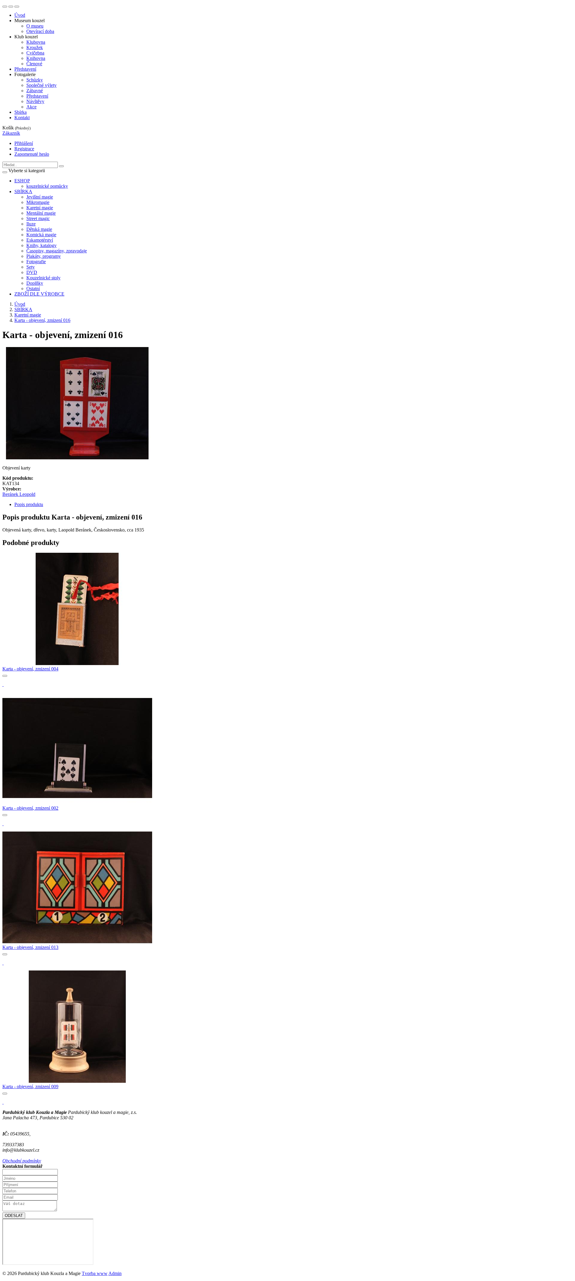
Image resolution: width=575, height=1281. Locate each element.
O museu (34, 25)
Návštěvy (35, 101)
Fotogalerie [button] (25, 74)
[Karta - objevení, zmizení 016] (77, 457)
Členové (34, 63)
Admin (115, 1273)
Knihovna (35, 58)
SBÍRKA (23, 309)
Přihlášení (23, 143)
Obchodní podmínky (21, 1160)
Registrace (24, 148)
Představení (25, 69)
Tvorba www (95, 1273)
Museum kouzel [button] (29, 20)
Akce (31, 106)
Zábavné (34, 90)
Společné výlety (41, 85)
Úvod (19, 15)
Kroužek (34, 47)
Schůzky (34, 79)
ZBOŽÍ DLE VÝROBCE (39, 293)
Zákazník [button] (11, 133)
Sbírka (20, 112)
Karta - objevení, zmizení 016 (42, 320)
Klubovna (35, 42)
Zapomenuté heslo (31, 154)
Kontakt (22, 117)
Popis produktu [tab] (28, 504)
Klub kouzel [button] (26, 36)
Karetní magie (27, 314)
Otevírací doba (40, 31)
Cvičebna (35, 52)
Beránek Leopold (18, 494)
